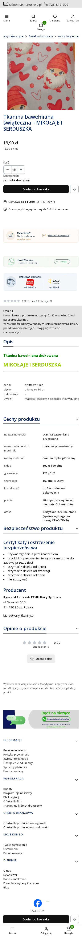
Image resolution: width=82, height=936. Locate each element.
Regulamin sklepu (14, 750)
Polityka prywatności (16, 754)
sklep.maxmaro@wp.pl (25, 4)
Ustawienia (10, 849)
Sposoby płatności (15, 767)
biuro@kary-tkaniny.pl (18, 615)
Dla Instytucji (11, 797)
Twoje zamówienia (15, 845)
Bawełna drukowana (41, 36)
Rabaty (7, 789)
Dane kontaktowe (14, 879)
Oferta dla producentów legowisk (24, 823)
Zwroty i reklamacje (15, 759)
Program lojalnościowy (17, 793)
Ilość (6, 162)
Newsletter (10, 875)
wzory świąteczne (68, 36)
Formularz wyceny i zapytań (21, 883)
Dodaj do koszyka (36, 189)
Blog (6, 887)
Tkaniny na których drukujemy (22, 805)
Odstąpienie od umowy (18, 763)
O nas (7, 870)
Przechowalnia (12, 853)
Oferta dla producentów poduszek (25, 827)
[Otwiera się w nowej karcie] (47, 901)
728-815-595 (59, 4)
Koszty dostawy (13, 771)
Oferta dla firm (12, 801)
